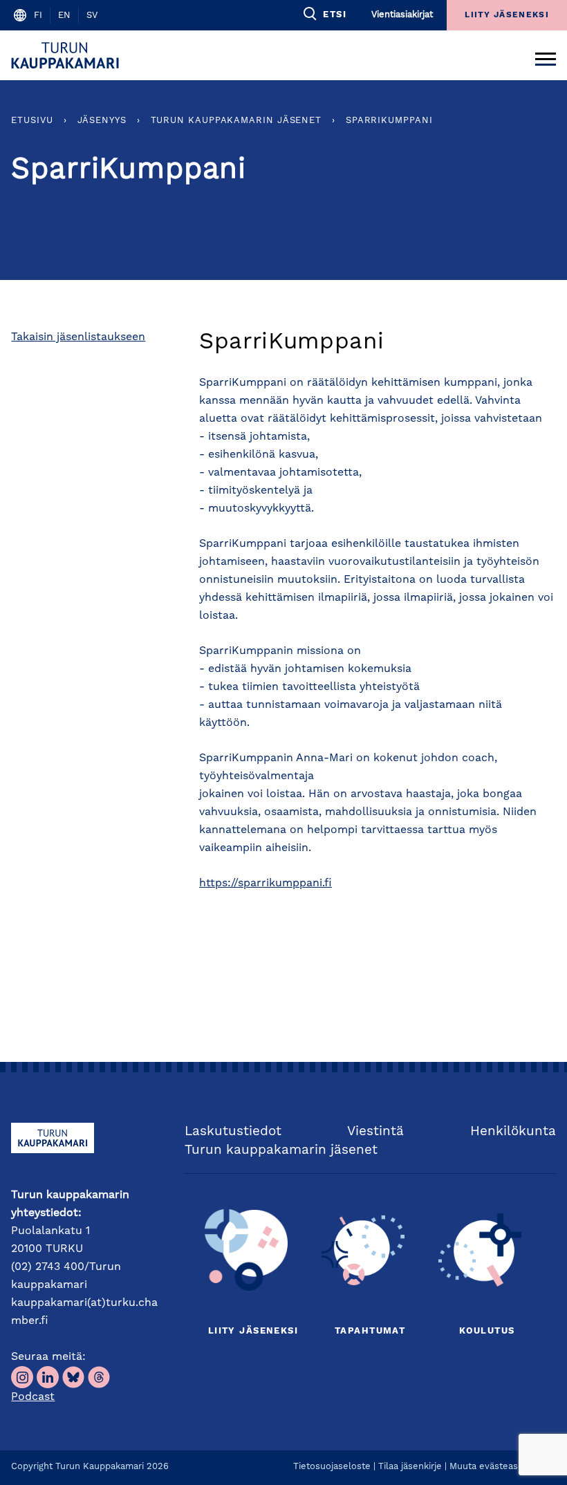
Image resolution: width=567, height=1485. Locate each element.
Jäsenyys (102, 120)
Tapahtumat (370, 1331)
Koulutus (486, 1331)
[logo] (67, 55)
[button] (323, 14)
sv (91, 15)
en (64, 15)
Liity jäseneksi (253, 1331)
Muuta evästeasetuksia (499, 1466)
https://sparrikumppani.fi (265, 883)
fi (38, 15)
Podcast (33, 1397)
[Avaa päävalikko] (545, 55)
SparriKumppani (389, 120)
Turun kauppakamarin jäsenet (236, 120)
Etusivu (32, 120)
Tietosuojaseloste (332, 1466)
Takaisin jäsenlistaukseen (78, 337)
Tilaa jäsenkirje (410, 1466)
